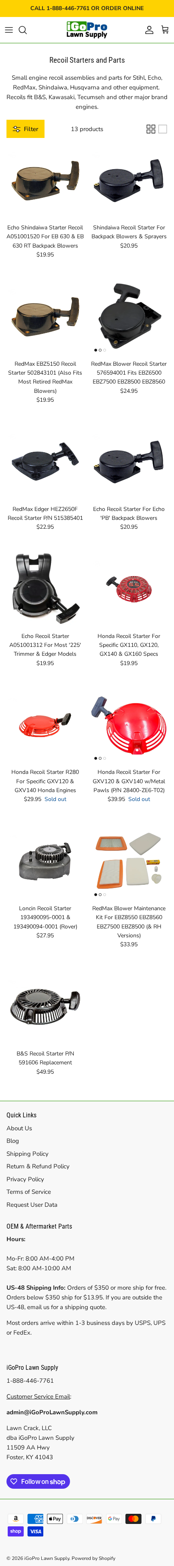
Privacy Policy (25, 1179)
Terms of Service (28, 1192)
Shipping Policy (27, 1154)
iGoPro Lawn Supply (46, 1558)
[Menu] (9, 30)
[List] (163, 129)
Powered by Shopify (93, 1558)
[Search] (27, 30)
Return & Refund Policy (38, 1166)
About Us (19, 1128)
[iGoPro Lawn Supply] (87, 30)
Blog (12, 1141)
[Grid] (151, 129)
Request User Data (31, 1205)
